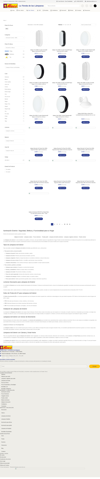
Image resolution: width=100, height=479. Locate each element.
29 (64, 224)
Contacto (3, 451)
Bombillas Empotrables (6, 431)
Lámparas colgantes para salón (8, 378)
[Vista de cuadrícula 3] (75, 25)
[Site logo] (10, 5)
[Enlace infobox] (64, 1)
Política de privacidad (4, 463)
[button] (39, 56)
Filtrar (7, 28)
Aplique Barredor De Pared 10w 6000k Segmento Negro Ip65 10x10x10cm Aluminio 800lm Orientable (85, 183)
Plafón (16, 1)
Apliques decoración (5, 402)
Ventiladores (4, 404)
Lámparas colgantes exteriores (71, 236)
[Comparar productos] (82, 5)
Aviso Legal (2, 461)
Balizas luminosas (5, 400)
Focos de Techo (4, 382)
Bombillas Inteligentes (6, 388)
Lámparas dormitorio (6, 416)
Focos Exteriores (5, 393)
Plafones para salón (5, 376)
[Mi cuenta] (91, 5)
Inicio (4, 20)
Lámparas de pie (11, 1)
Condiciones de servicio (5, 459)
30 (67, 224)
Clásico (3, 412)
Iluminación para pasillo (6, 425)
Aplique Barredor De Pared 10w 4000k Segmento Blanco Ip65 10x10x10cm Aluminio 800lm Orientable (85, 150)
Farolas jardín (45, 236)
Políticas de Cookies (4, 465)
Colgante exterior (5, 395)
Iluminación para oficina (6, 422)
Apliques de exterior (18, 236)
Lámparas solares (28, 236)
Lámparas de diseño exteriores (56, 236)
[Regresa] (5, 15)
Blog (2, 448)
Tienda (2, 438)
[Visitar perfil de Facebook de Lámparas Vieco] (1, 358)
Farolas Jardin (4, 397)
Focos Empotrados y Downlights (8, 384)
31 (69, 224)
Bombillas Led (4, 386)
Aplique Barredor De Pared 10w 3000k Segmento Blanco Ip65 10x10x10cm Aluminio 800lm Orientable (38, 150)
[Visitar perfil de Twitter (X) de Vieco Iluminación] (10, 358)
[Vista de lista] (73, 25)
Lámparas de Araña (5, 380)
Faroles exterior (82, 236)
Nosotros (3, 442)
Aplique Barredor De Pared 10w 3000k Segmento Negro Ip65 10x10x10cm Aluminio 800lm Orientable (62, 150)
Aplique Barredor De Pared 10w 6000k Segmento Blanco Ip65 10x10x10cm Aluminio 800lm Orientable (62, 183)
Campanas (3, 406)
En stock (8, 171)
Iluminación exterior (5, 391)
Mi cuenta (2, 455)
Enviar (94, 366)
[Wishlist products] (87, 5)
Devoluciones (3, 457)
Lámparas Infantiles (5, 419)
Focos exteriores (37, 236)
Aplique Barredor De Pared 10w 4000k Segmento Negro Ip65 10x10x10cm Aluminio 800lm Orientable (39, 183)
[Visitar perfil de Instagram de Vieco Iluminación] (5, 358)
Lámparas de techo (21, 1)
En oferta (8, 169)
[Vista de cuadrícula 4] (78, 25)
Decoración (3, 409)
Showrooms (4, 445)
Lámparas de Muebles (6, 428)
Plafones (3, 374)
